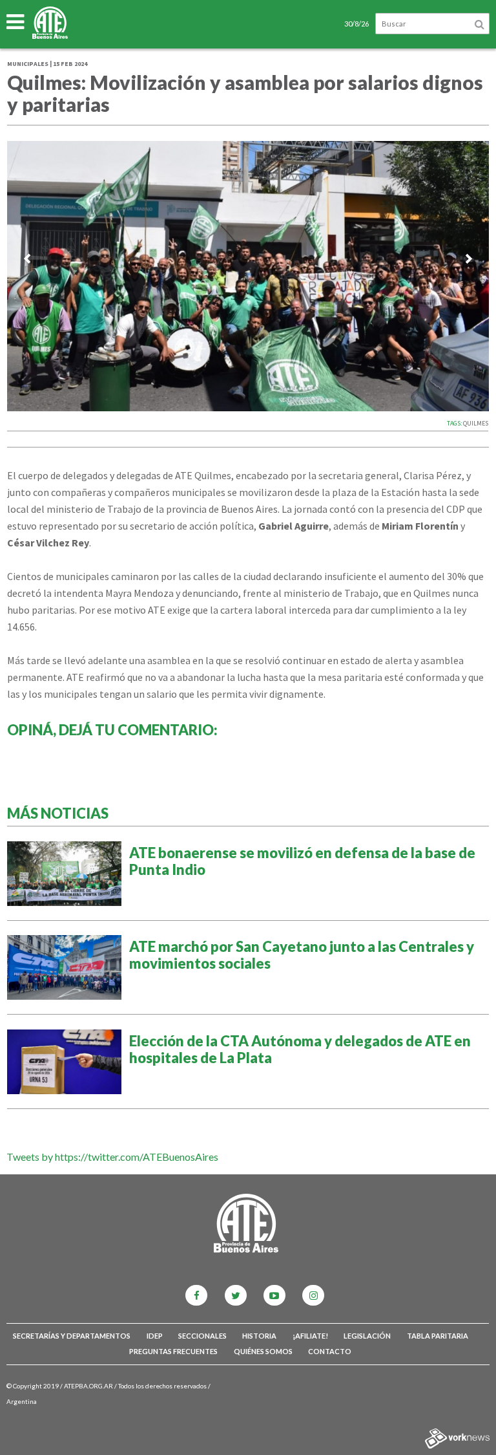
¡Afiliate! (310, 1335)
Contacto (329, 1351)
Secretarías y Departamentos (71, 1335)
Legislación (367, 1335)
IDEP (155, 1335)
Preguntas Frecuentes (173, 1351)
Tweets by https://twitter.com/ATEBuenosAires (112, 1156)
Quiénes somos (263, 1351)
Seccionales (202, 1335)
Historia (259, 1335)
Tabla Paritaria (437, 1335)
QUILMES (475, 423)
